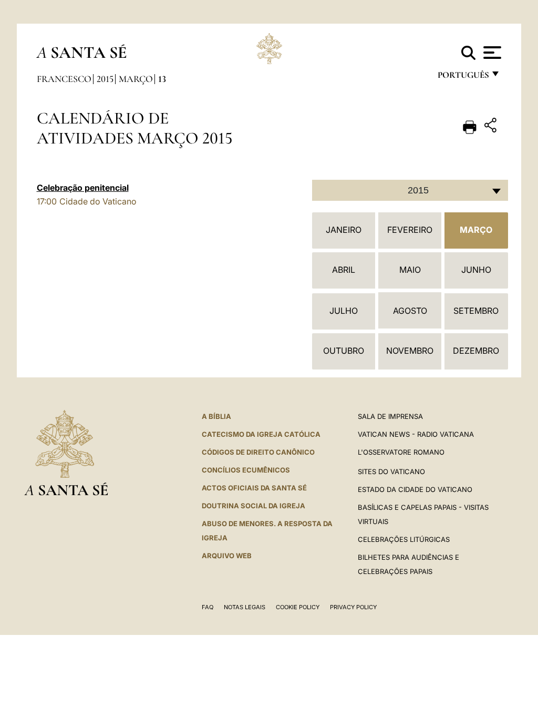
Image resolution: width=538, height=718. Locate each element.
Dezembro (476, 350)
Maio (410, 269)
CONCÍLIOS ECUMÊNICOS (246, 470)
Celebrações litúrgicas (404, 539)
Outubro (343, 350)
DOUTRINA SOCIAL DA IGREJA (253, 505)
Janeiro (343, 229)
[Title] (491, 127)
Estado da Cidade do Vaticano (415, 489)
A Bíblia (216, 416)
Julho (343, 310)
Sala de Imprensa (390, 416)
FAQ (207, 607)
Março (136, 79)
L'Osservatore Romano (401, 452)
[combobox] (410, 190)
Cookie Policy (297, 607)
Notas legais (244, 607)
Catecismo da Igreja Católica (261, 434)
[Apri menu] (491, 52)
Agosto (410, 310)
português (463, 77)
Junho (476, 269)
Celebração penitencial (83, 187)
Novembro (409, 350)
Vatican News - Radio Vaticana (416, 434)
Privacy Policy (353, 607)
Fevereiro (409, 229)
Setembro (476, 310)
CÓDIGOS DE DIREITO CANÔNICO (258, 452)
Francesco (64, 79)
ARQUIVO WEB (227, 555)
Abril (343, 269)
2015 (105, 79)
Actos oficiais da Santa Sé (254, 488)
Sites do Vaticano (391, 471)
